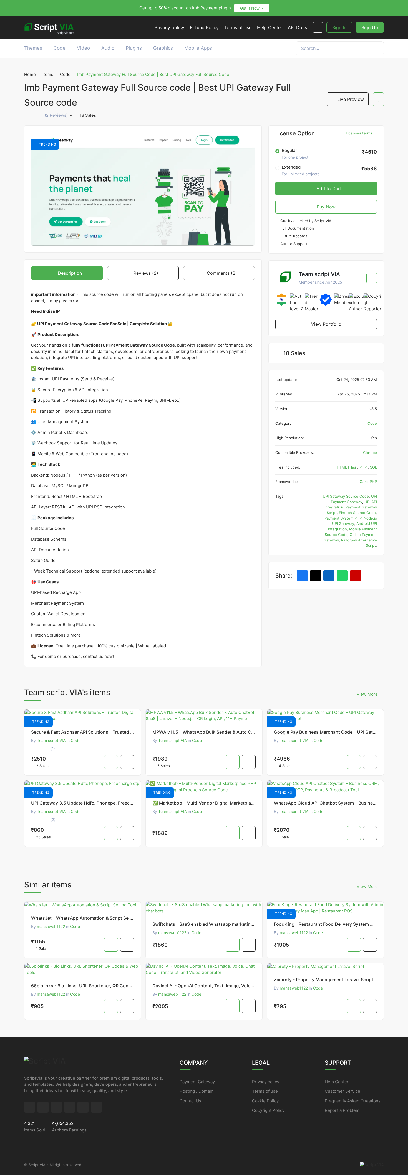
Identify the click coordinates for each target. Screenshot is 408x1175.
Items (47, 74)
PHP (363, 467)
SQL (373, 467)
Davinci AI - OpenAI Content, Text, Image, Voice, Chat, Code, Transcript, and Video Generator (203, 985)
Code (65, 74)
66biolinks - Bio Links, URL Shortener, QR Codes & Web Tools (82, 985)
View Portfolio (326, 324)
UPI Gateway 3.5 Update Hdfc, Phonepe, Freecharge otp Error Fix (82, 803)
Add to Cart (328, 188)
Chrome (370, 452)
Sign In (339, 27)
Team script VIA (51, 740)
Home (30, 74)
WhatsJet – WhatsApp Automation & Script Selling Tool (82, 918)
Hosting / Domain (196, 1091)
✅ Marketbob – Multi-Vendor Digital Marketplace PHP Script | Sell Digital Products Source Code (203, 803)
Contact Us (190, 1100)
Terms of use (265, 1091)
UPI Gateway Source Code (346, 496)
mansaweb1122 (51, 926)
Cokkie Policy (265, 1100)
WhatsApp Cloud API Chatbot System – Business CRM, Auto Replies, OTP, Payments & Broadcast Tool (325, 803)
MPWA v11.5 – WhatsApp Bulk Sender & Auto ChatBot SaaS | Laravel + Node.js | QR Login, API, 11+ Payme (203, 732)
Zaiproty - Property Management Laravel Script (323, 979)
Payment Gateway (197, 1081)
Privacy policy (265, 1081)
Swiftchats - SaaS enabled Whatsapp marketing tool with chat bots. (203, 924)
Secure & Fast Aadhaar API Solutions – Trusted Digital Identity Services (82, 732)
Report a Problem (342, 1110)
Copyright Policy (268, 1110)
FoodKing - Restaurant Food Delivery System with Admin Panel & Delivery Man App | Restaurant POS (325, 924)
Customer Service (342, 1091)
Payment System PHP (342, 518)
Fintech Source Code (357, 512)
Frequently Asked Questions (353, 1100)
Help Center (337, 1081)
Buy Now (326, 207)
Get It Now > (251, 8)
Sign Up (369, 27)
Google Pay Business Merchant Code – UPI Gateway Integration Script (325, 732)
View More (368, 694)
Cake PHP (368, 481)
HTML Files (347, 467)
